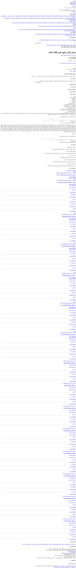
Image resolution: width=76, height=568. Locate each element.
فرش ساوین (15, 18)
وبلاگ (74, 1)
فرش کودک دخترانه (38, 18)
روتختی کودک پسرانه (49, 33)
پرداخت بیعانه (73, 71)
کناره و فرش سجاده (72, 18)
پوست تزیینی (65, 22)
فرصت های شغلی (47, 544)
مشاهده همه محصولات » (71, 170)
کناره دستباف (42, 22)
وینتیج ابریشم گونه (20, 15)
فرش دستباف (73, 20)
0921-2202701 (70, 551)
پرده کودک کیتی (53, 29)
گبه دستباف (61, 22)
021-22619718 (73, 552)
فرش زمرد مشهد (20, 18)
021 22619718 (73, 3)
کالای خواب (73, 31)
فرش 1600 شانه (34, 15)
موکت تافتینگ (68, 26)
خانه (75, 12)
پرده (75, 27)
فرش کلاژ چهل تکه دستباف (35, 22)
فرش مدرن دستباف (48, 22)
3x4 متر (60, 63)
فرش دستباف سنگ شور (17, 22)
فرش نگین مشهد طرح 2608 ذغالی (46, 39)
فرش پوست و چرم (72, 22)
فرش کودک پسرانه (45, 18)
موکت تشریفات (42, 26)
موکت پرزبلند (51, 26)
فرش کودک (51, 18)
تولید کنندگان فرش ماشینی (29, 18)
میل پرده (41, 29)
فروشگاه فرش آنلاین (71, 39)
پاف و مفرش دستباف (26, 22)
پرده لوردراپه (37, 29)
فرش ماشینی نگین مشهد (66, 55)
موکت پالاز (56, 26)
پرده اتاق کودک (73, 29)
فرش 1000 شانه (52, 15)
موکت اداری (47, 26)
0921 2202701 (73, 4)
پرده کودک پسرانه (59, 29)
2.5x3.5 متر (68, 63)
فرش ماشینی (73, 13)
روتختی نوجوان (42, 33)
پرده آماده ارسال (67, 30)
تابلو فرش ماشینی (64, 18)
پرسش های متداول (59, 544)
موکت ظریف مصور (62, 26)
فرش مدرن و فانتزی (13, 15)
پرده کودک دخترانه (66, 29)
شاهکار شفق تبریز (70, 19)
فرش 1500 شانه (65, 15)
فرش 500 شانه (41, 15)
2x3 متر (64, 63)
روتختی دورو (37, 33)
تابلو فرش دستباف (55, 22)
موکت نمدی (73, 26)
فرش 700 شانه (46, 15)
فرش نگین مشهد (9, 18)
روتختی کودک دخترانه (63, 33)
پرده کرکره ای (73, 30)
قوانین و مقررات (25, 544)
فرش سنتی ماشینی (72, 15)
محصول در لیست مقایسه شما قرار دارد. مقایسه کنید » (64, 566)
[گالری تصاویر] (68, 45)
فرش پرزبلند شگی (6, 15)
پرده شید (28, 29)
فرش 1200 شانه (59, 15)
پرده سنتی (48, 29)
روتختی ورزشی (70, 33)
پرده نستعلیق (32, 29)
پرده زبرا (20, 29)
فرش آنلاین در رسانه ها (71, 544)
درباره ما (64, 544)
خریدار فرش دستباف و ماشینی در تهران (36, 544)
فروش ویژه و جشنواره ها (71, 35)
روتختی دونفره (56, 33)
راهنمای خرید (53, 544)
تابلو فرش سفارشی (57, 18)
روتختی (74, 33)
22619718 (38, 82)
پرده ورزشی (24, 29)
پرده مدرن (45, 29)
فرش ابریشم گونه (27, 15)
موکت (74, 23)
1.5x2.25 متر (73, 63)
